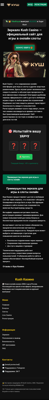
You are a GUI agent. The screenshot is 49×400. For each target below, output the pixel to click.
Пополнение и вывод (11, 338)
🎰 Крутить (24, 157)
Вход (30, 4)
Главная (5, 305)
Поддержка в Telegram (15, 368)
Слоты (5, 312)
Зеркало (5, 335)
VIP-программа (8, 345)
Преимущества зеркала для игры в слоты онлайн (23, 178)
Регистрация (40, 4)
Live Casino (7, 315)
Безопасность (8, 342)
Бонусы (5, 308)
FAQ (4, 348)
